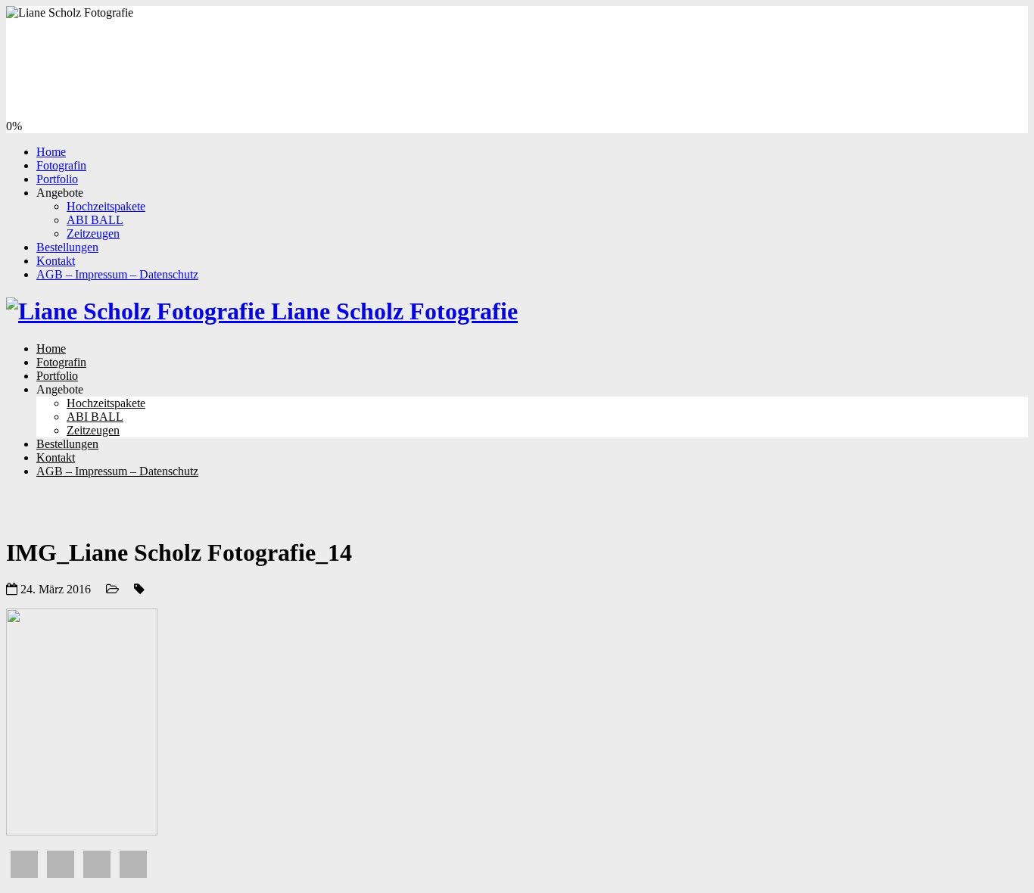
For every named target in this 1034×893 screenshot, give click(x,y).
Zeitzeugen (93, 233)
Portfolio (57, 179)
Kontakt (55, 260)
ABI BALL (95, 219)
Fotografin (61, 165)
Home (51, 151)
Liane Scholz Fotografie (391, 311)
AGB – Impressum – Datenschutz (117, 274)
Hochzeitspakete (106, 206)
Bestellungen (67, 247)
